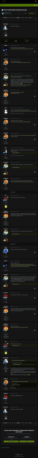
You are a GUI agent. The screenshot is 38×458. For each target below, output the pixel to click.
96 (18, 17)
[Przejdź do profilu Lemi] (6, 151)
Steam (10, 13)
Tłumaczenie (17, 454)
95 (16, 17)
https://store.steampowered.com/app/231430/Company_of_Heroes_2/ (22, 48)
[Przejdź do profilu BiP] (6, 199)
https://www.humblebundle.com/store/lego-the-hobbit (21, 62)
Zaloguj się (26, 441)
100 (25, 17)
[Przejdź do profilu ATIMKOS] (6, 62)
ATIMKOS (6, 59)
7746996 (6, 68)
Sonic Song (23, 381)
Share (26, 13)
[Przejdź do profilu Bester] (6, 49)
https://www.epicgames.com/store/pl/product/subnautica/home (21, 84)
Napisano (15, 45)
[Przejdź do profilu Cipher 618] (3, 13)
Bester (5, 45)
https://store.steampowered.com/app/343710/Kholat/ (19, 327)
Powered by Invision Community (19, 456)
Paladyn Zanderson (5, 91)
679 (6, 255)
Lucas (5, 247)
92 (10, 17)
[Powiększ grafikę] (6, 35)
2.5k (6, 99)
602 (6, 156)
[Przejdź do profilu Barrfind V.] (6, 27)
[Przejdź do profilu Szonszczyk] (6, 361)
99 (23, 17)
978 (6, 54)
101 (28, 17)
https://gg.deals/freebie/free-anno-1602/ (17, 92)
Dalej (31, 17)
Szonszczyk (5, 357)
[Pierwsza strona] (2, 17)
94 (14, 17)
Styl (21, 454)
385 (6, 301)
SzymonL (6, 292)
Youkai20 (6, 73)
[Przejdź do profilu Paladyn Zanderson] (6, 94)
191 (6, 32)
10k (6, 350)
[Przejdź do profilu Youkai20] (6, 77)
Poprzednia (5, 17)
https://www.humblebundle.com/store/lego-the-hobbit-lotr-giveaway (23, 181)
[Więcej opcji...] (35, 24)
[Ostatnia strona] (33, 17)
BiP (5, 195)
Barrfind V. (5, 24)
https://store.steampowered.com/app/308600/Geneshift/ (21, 121)
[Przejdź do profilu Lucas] (6, 251)
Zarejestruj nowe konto (11, 441)
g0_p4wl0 (5, 157)
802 (6, 366)
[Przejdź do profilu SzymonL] (6, 296)
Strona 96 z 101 (36, 19)
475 (6, 67)
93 (12, 17)
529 (6, 82)
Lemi (6, 147)
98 (21, 17)
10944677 (6, 100)
